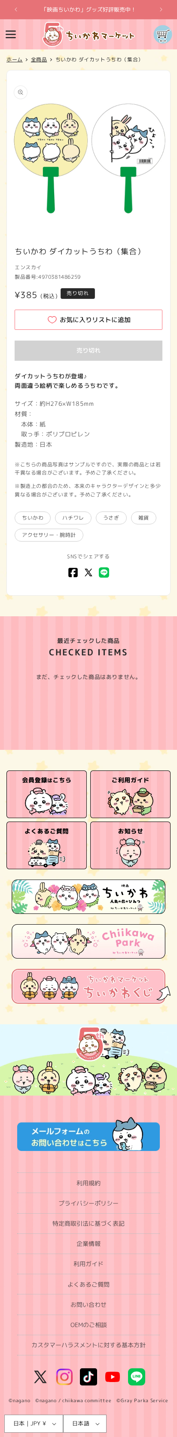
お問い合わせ (88, 1304)
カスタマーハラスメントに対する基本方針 (88, 1345)
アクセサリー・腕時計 (49, 535)
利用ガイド (88, 1264)
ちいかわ (32, 517)
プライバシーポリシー (88, 1203)
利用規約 (88, 1183)
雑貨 (143, 517)
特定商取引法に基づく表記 (88, 1223)
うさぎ (111, 517)
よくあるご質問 (88, 1284)
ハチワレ (73, 517)
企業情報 (88, 1243)
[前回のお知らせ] (15, 9)
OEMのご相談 (88, 1325)
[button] (10, 34)
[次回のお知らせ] (161, 9)
